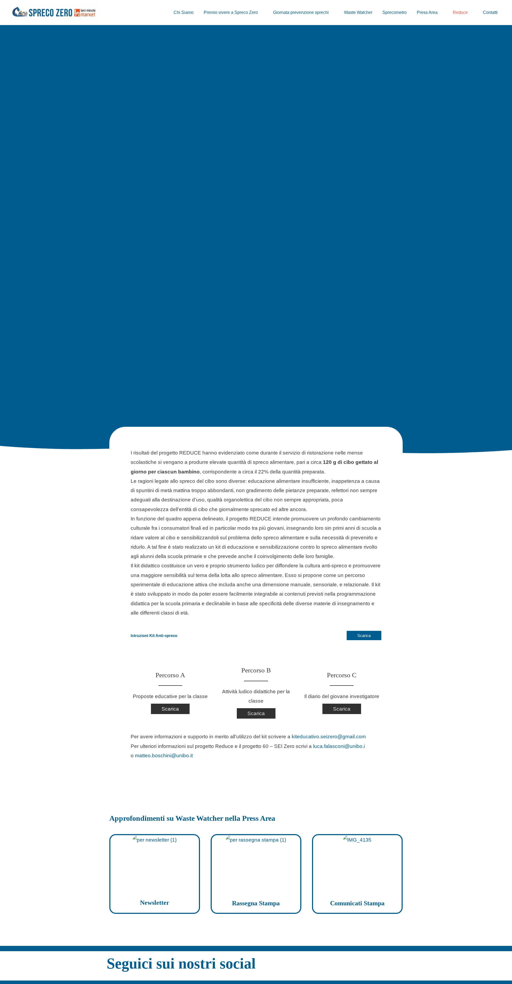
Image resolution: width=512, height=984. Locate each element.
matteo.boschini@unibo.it (164, 755)
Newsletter (154, 902)
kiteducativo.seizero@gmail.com (329, 736)
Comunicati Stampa (357, 903)
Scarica (364, 635)
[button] (260, 12)
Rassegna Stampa (256, 903)
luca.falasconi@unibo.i (339, 746)
